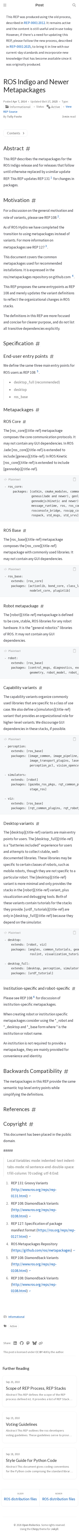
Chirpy (35, 1529)
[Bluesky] (34, 1343)
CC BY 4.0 (41, 1352)
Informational (20, 107)
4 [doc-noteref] (72, 276)
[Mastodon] (28, 1343)
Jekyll (54, 1529)
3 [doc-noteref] (46, 246)
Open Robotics (31, 1525)
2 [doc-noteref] (58, 216)
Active (55, 107)
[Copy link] (41, 1343)
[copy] (74, 479)
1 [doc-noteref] (51, 177)
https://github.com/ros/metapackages (41, 1250)
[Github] (21, 1343)
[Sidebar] (5, 5)
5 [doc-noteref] (37, 371)
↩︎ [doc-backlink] (30, 1196)
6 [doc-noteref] (34, 997)
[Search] (74, 5)
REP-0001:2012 (34, 23)
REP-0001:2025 (20, 46)
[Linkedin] (15, 1343)
